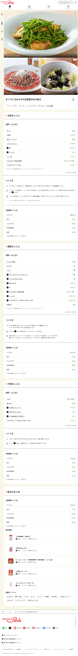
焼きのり (9, 403)
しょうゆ (9, 156)
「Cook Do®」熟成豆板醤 (14, 161)
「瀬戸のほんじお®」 (15, 412)
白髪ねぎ (9, 305)
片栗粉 (9, 135)
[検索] (60, 2)
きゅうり (9, 266)
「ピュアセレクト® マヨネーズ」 (18, 274)
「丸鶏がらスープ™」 (15, 408)
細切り (57, 186)
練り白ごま (12, 283)
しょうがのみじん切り (16, 279)
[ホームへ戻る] (7, 2)
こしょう (12, 152)
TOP (2, 612)
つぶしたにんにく (12, 144)
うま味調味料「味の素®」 (17, 416)
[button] (66, 2)
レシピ (9, 612)
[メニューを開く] (75, 2)
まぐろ (9, 131)
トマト (9, 270)
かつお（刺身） (11, 262)
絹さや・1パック (12, 139)
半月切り (27, 327)
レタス (9, 399)
